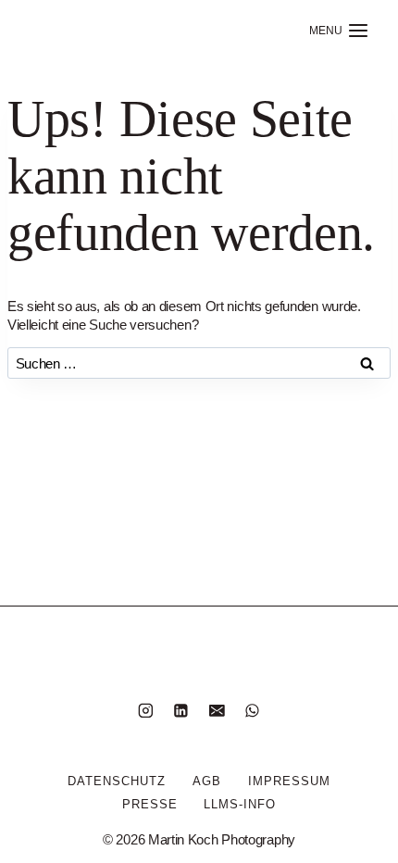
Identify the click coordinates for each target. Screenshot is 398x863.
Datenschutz (117, 781)
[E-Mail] (217, 710)
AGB (207, 781)
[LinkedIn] (181, 710)
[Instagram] (146, 710)
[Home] (75, 30)
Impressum (289, 781)
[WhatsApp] (252, 710)
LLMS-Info (240, 804)
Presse (150, 804)
